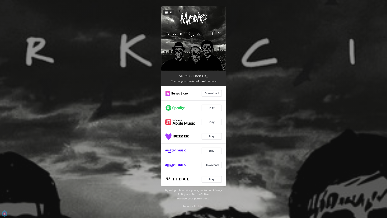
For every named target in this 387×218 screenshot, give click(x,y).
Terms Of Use (200, 194)
